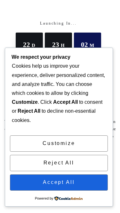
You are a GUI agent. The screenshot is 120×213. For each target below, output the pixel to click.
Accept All (59, 182)
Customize (59, 143)
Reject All (59, 162)
